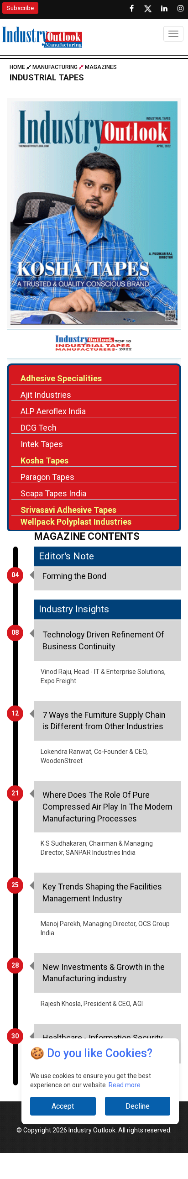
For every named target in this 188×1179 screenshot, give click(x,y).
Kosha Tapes (44, 460)
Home (18, 67)
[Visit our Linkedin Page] (164, 9)
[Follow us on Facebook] (131, 9)
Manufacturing (55, 67)
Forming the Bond (74, 576)
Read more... (127, 1085)
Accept (63, 1106)
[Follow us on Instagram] (181, 9)
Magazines (101, 67)
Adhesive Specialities (61, 378)
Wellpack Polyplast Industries (76, 521)
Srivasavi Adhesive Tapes (68, 510)
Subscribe (20, 8)
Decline (137, 1106)
